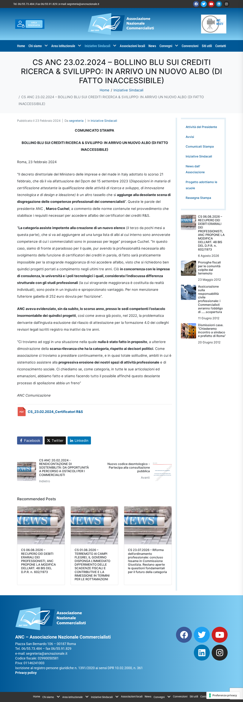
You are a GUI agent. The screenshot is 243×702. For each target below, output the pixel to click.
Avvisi (190, 137)
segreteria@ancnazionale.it (83, 4)
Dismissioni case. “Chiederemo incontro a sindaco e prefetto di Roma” (212, 330)
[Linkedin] (219, 4)
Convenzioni (190, 46)
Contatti (220, 46)
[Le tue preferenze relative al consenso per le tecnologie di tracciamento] (223, 695)
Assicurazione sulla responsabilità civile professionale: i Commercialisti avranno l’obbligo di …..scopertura (210, 299)
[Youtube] (211, 4)
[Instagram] (226, 4)
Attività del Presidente (201, 127)
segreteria (76, 121)
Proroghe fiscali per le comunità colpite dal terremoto (209, 267)
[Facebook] (196, 4)
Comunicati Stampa (200, 146)
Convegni (165, 46)
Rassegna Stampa (198, 198)
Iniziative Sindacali (97, 46)
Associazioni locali (132, 46)
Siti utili (207, 46)
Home (21, 46)
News (152, 46)
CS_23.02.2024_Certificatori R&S (55, 412)
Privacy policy (26, 673)
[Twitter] (204, 4)
